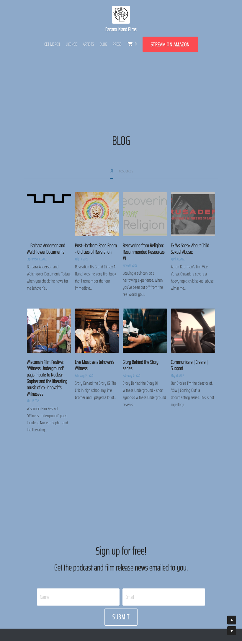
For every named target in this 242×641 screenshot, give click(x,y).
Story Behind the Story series (140, 365)
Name (44, 597)
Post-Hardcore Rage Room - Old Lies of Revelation (96, 249)
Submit (121, 617)
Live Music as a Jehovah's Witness (94, 365)
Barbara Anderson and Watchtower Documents (46, 249)
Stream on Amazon (170, 44)
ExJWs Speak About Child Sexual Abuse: (190, 249)
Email (129, 597)
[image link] (121, 14)
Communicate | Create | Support (189, 365)
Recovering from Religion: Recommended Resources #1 (144, 252)
